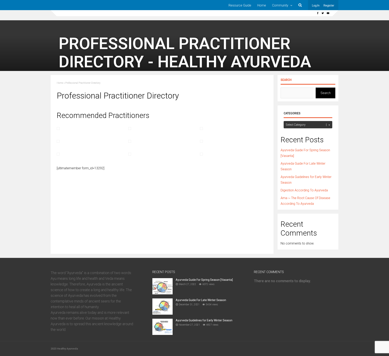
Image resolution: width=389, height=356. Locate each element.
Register (329, 5)
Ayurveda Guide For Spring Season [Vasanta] (204, 279)
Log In (316, 5)
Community (280, 5)
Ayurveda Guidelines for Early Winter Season (204, 320)
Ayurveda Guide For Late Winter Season (201, 300)
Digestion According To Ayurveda (304, 190)
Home (261, 5)
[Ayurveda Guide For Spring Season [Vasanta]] (162, 293)
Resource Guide (240, 5)
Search (286, 79)
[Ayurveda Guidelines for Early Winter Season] (162, 333)
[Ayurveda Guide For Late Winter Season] (162, 313)
